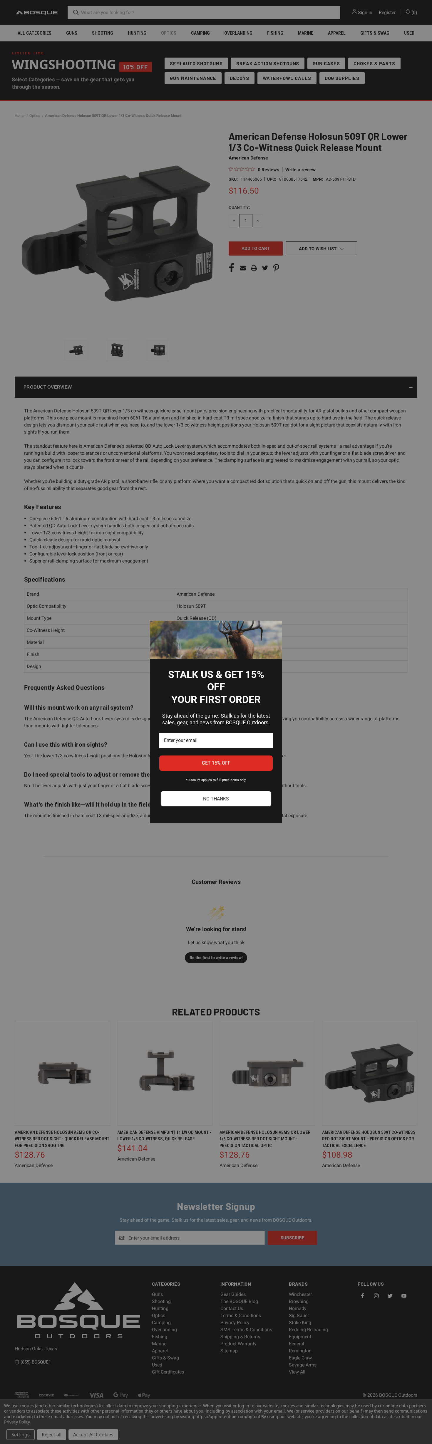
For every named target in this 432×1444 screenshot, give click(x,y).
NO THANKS (216, 799)
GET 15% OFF (216, 763)
